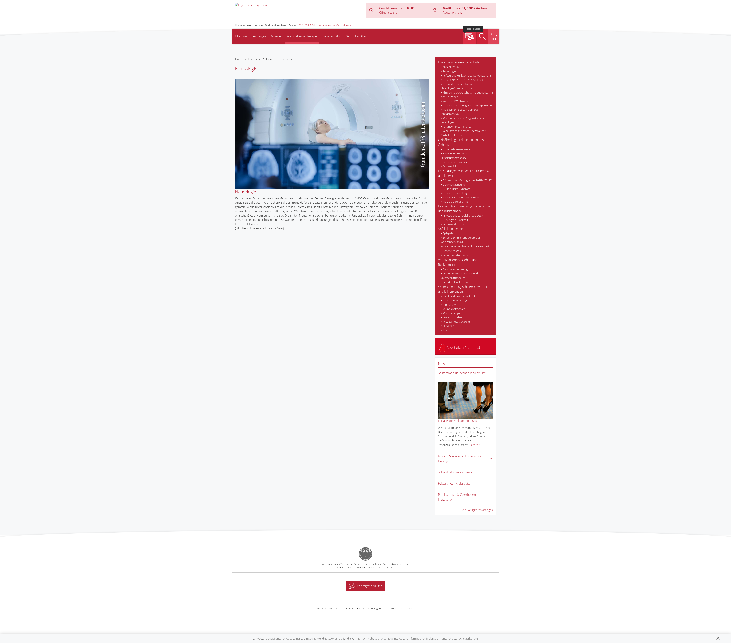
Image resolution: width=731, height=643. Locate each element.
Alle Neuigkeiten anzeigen (477, 510)
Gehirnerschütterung (455, 269)
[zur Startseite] (251, 5)
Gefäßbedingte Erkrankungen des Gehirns (461, 142)
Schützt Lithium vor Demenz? (457, 472)
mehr (476, 445)
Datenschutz (345, 608)
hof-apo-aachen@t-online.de (334, 25)
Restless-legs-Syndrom (456, 321)
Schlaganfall (449, 166)
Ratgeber (276, 36)
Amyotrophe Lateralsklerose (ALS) (463, 215)
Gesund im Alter (356, 36)
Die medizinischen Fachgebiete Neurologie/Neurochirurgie (460, 86)
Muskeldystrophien (454, 309)
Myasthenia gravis (453, 313)
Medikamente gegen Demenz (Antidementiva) (459, 112)
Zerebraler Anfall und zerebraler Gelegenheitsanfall (460, 240)
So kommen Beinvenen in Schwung (461, 373)
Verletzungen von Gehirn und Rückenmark (457, 262)
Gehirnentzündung (454, 184)
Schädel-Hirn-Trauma (455, 282)
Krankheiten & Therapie (301, 36)
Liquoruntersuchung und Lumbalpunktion (467, 105)
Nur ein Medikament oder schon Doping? (460, 458)
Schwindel (449, 326)
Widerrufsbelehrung (402, 608)
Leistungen (259, 36)
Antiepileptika (451, 67)
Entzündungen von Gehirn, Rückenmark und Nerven (464, 173)
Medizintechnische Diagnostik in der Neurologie (463, 120)
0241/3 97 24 (307, 25)
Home (239, 59)
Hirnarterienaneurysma (456, 149)
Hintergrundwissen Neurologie (459, 62)
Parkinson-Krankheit (454, 224)
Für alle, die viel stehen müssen (459, 421)
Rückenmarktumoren (455, 255)
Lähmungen (449, 304)
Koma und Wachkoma (455, 101)
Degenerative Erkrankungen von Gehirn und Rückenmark (464, 208)
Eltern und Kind (331, 36)
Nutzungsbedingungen (371, 608)
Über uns (241, 36)
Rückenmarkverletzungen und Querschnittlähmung (459, 275)
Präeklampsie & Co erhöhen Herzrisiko (457, 497)
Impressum (325, 608)
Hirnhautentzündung (455, 193)
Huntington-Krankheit (455, 220)
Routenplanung (453, 12)
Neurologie (288, 59)
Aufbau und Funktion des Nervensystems (467, 75)
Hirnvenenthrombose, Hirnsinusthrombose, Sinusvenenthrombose (454, 158)
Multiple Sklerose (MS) (456, 201)
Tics (445, 330)
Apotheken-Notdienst (463, 347)
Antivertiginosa (451, 71)
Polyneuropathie (452, 317)
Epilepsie (448, 233)
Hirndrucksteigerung (455, 300)
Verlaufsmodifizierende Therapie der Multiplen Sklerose (463, 133)
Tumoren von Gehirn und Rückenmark (464, 246)
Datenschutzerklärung (465, 638)
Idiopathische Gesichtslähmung (461, 197)
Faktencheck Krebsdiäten (455, 483)
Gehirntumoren (452, 251)
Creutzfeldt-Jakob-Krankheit (459, 296)
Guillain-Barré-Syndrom (456, 189)
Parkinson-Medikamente (457, 126)
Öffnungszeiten (389, 12)
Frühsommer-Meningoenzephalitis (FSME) (467, 180)
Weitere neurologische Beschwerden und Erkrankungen (463, 289)
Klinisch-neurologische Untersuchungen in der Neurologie (467, 94)
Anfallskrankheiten (450, 229)
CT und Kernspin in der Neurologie (463, 80)
